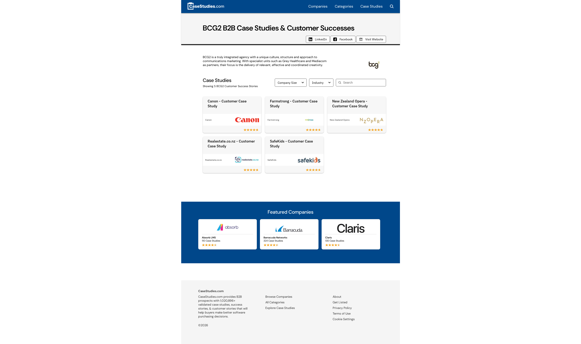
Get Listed (340, 302)
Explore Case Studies (280, 308)
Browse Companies (278, 297)
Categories (344, 6)
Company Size (287, 83)
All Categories (275, 302)
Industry (318, 83)
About (337, 297)
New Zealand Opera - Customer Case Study (350, 103)
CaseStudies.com (211, 291)
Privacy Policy (342, 308)
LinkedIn (321, 39)
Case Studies (371, 6)
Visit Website (374, 39)
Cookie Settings (344, 319)
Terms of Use (342, 313)
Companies (317, 6)
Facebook (346, 39)
